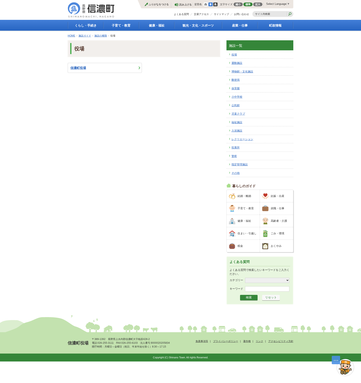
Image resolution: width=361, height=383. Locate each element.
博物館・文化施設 (242, 71)
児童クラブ (238, 113)
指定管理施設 (239, 164)
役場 (234, 54)
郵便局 (235, 79)
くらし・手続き (86, 25)
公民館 (235, 105)
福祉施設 (236, 122)
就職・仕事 (277, 208)
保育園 (235, 88)
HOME (71, 35)
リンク (259, 341)
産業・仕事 (240, 25)
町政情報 (275, 25)
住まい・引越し (247, 233)
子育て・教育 (121, 25)
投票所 (235, 147)
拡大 (257, 4)
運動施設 (236, 63)
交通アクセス (201, 14)
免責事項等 (202, 341)
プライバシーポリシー (225, 341)
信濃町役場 (78, 68)
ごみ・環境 (277, 233)
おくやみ (276, 245)
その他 (235, 173)
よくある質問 (181, 14)
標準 (247, 4)
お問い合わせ (241, 14)
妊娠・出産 (277, 196)
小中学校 (236, 96)
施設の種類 (100, 35)
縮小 (238, 4)
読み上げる (185, 4)
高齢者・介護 (279, 220)
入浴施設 (236, 130)
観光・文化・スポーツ (198, 25)
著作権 (247, 341)
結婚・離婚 (244, 196)
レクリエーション (242, 139)
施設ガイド (85, 35)
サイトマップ (221, 14)
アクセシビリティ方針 (280, 341)
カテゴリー (236, 280)
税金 (240, 245)
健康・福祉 (157, 25)
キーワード (236, 288)
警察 (234, 156)
